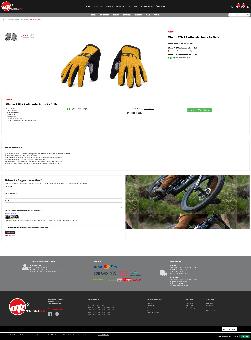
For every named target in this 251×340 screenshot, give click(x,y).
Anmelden (189, 303)
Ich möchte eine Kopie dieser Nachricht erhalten (22, 210)
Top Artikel (209, 305)
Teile (148, 15)
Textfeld (8, 201)
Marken (157, 15)
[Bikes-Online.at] (12, 6)
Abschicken (10, 232)
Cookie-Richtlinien (103, 335)
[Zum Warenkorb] (236, 7)
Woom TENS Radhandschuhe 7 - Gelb (182, 55)
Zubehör (138, 15)
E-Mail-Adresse (10, 194)
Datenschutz (151, 308)
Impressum (150, 305)
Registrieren (190, 305)
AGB (148, 310)
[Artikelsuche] (232, 7)
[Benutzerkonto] (248, 6)
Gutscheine (98, 6)
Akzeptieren (245, 336)
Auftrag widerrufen (229, 329)
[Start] (3, 20)
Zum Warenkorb (146, 6)
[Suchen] (248, 15)
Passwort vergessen (192, 308)
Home (88, 6)
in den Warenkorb (200, 110)
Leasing (109, 6)
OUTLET (116, 15)
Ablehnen (236, 336)
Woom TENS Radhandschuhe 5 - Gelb (182, 48)
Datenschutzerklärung (16, 227)
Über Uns (160, 6)
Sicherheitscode (10, 214)
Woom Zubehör (35, 20)
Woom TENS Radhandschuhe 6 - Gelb (193, 37)
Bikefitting (120, 6)
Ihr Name (8, 186)
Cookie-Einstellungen (224, 336)
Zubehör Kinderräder (22, 20)
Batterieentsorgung (153, 312)
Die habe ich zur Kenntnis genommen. (26, 227)
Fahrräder (104, 15)
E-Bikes (93, 15)
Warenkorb (209, 303)
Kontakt (149, 303)
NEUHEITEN (127, 15)
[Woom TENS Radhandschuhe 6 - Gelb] (11, 36)
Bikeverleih (132, 6)
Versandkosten (149, 109)
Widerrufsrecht (211, 310)
